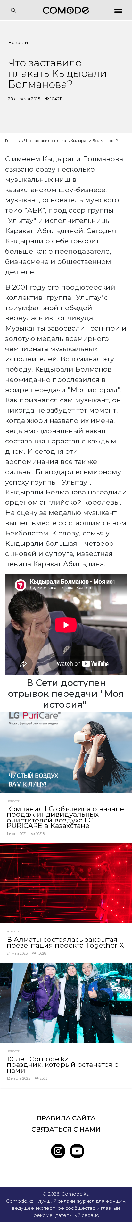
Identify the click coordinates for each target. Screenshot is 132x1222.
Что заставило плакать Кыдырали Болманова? (71, 140)
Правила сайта (66, 1118)
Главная (13, 140)
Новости (18, 42)
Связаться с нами (66, 1129)
